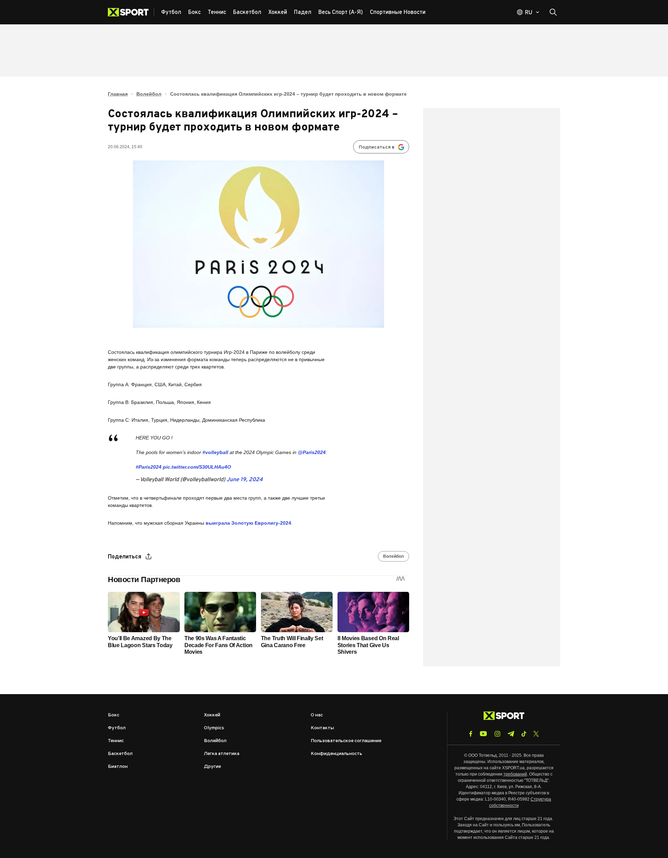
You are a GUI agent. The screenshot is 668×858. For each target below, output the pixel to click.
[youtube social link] (483, 734)
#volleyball (215, 452)
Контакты (322, 728)
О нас (317, 715)
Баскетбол (120, 754)
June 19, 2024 (244, 479)
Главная (118, 94)
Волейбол (148, 94)
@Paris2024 (312, 452)
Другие (212, 767)
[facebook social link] (470, 734)
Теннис (116, 741)
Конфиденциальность (336, 754)
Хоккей (212, 715)
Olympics (214, 728)
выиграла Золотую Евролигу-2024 (248, 523)
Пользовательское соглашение (346, 741)
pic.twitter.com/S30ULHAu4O (197, 467)
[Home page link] (131, 12)
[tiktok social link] (523, 734)
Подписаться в (377, 147)
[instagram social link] (497, 734)
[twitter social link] (536, 734)
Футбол (117, 728)
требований (515, 774)
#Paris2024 (148, 467)
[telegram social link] (510, 734)
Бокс (113, 715)
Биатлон (118, 767)
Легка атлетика (221, 754)
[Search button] (553, 12)
